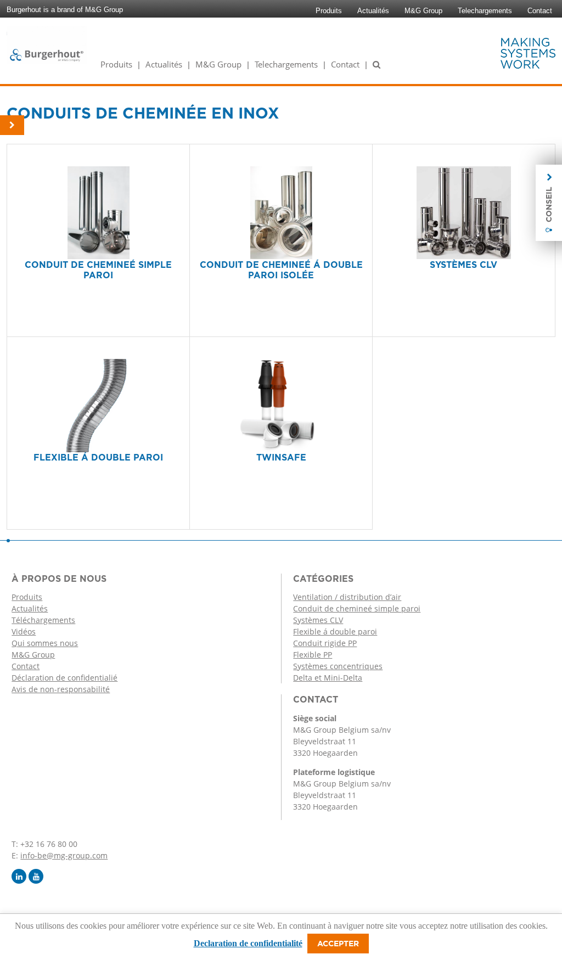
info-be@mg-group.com (64, 855)
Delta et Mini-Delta (327, 677)
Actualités (373, 11)
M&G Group (423, 11)
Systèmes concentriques (338, 666)
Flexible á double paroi (335, 631)
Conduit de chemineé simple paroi (356, 608)
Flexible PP (312, 654)
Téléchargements (43, 620)
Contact (539, 11)
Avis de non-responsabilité (61, 689)
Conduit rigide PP (325, 643)
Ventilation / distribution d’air (347, 597)
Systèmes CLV (318, 620)
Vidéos (24, 631)
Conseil (548, 204)
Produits (329, 11)
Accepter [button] (338, 943)
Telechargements (485, 11)
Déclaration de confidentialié (64, 677)
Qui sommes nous (45, 643)
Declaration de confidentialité (248, 943)
